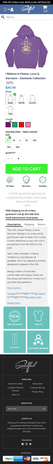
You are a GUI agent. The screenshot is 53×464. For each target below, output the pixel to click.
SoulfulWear (26, 453)
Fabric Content (30, 131)
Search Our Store (16, 384)
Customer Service (37, 388)
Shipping (29, 224)
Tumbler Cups (34, 297)
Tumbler (11, 293)
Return (41, 224)
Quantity (9, 153)
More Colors (14, 287)
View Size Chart (13, 131)
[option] (26, 2)
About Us (15, 395)
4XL (18, 147)
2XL (35, 140)
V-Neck (40, 293)
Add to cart (26, 169)
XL (26, 140)
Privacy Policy (37, 392)
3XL (9, 147)
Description (14, 224)
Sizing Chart (13, 303)
